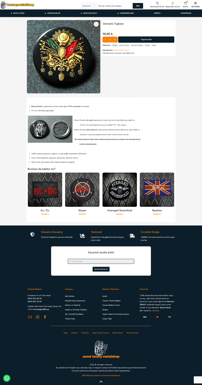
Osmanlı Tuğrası (137, 45)
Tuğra (154, 45)
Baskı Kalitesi (117, 333)
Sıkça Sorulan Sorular (100, 333)
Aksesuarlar (118, 50)
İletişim (105, 310)
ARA (138, 6)
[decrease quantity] (105, 39)
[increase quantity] (115, 39)
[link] (101, 349)
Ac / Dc (44, 210)
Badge (114, 45)
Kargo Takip (107, 319)
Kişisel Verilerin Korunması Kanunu (115, 314)
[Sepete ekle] (59, 176)
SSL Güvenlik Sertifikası (74, 314)
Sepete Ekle (146, 39)
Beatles (157, 210)
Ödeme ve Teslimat (72, 305)
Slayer (82, 210)
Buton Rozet (124, 45)
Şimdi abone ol (101, 269)
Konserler (85, 333)
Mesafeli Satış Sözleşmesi (75, 301)
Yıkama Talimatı (132, 333)
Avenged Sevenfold (119, 210)
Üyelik (104, 296)
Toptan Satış (70, 319)
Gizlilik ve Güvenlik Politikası (76, 310)
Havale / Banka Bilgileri (111, 301)
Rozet (147, 45)
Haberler (74, 333)
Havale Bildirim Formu (111, 305)
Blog (65, 333)
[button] (96, 24)
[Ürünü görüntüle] (59, 181)
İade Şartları (69, 296)
